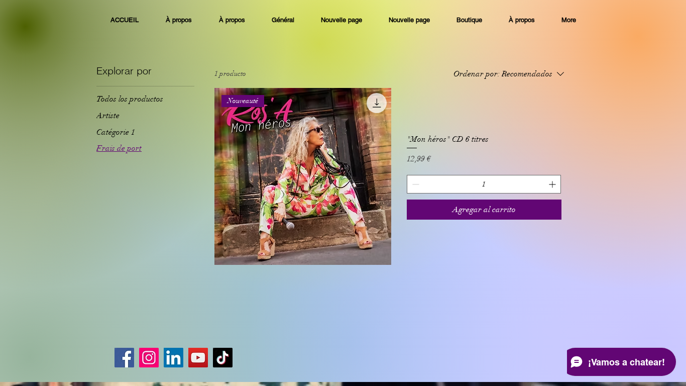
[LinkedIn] (173, 357)
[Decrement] (414, 184)
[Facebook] (124, 357)
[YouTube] (198, 357)
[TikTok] (223, 357)
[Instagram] (149, 357)
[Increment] (553, 184)
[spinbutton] (484, 184)
